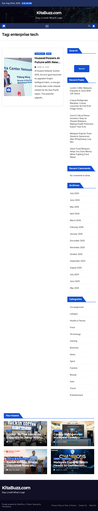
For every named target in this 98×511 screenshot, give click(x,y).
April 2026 (74, 214)
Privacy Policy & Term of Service (64, 505)
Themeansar (6, 507)
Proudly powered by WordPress (14, 504)
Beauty (73, 375)
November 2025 (77, 247)
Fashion (73, 368)
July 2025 (74, 274)
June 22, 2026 (61, 470)
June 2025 (75, 281)
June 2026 (75, 200)
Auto (72, 381)
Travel (73, 388)
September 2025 (77, 261)
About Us (92, 505)
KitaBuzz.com (49, 12)
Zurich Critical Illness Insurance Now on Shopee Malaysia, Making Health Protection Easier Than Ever (81, 121)
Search (73, 50)
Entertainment (76, 395)
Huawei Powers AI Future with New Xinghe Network (47, 62)
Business (74, 348)
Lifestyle (74, 314)
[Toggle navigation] (47, 26)
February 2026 (77, 227)
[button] (89, 26)
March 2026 (75, 220)
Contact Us (83, 505)
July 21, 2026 (14, 442)
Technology (39, 53)
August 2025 (76, 268)
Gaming (73, 341)
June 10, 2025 (43, 67)
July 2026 (74, 193)
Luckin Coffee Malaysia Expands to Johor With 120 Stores (81, 91)
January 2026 (76, 234)
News (49, 53)
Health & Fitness (77, 321)
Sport (72, 361)
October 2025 (76, 254)
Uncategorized (77, 307)
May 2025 (74, 288)
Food (72, 327)
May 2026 (74, 207)
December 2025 (77, 241)
